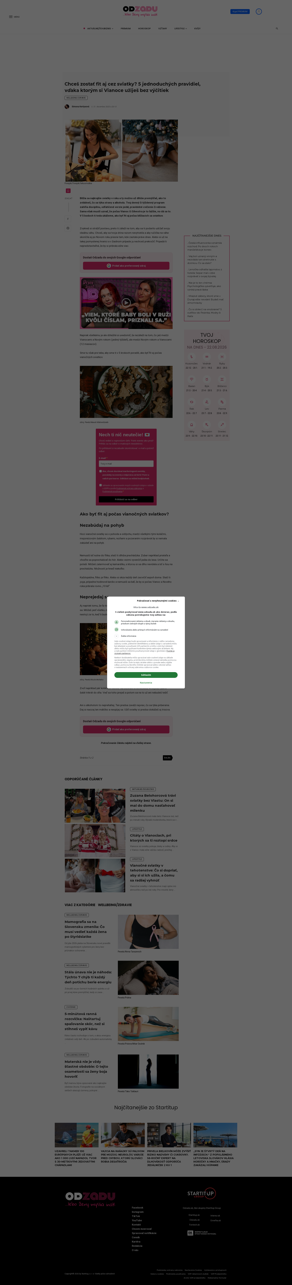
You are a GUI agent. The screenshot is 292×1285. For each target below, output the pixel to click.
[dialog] (146, 642)
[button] (146, 636)
